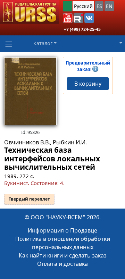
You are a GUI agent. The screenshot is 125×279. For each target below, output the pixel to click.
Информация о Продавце (62, 230)
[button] (68, 18)
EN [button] (109, 6)
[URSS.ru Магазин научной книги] (29, 12)
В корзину (87, 83)
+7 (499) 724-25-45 (82, 29)
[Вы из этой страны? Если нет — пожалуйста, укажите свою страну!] (67, 6)
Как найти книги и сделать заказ (63, 255)
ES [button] (99, 6)
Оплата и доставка (62, 264)
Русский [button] (83, 6)
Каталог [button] (42, 43)
